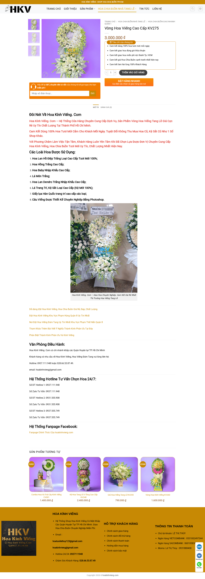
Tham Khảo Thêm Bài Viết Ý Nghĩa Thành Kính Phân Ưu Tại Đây (61, 328)
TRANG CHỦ (53, 8)
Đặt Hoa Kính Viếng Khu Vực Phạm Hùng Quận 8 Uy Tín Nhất (59, 315)
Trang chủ (110, 21)
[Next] (95, 48)
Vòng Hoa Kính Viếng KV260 (158, 495)
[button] (200, 9)
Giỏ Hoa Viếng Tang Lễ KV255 (121, 495)
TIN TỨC (144, 8)
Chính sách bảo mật (117, 550)
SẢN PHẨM (86, 8)
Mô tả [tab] (96, 107)
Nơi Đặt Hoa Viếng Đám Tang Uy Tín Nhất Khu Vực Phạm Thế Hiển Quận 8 (66, 322)
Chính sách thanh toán (118, 540)
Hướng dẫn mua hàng (117, 545)
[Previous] (46, 48)
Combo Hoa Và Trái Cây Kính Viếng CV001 (46, 496)
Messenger (199, 559)
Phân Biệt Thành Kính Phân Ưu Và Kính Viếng (51, 335)
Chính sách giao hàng (117, 531)
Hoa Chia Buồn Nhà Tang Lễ (116, 8)
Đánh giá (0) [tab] (106, 107)
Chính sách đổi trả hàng (118, 536)
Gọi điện (199, 567)
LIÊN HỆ (157, 8)
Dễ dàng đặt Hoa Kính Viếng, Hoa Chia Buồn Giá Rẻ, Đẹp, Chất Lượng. (63, 309)
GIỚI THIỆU (70, 8)
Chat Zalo (199, 550)
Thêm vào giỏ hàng (133, 72)
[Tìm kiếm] (192, 9)
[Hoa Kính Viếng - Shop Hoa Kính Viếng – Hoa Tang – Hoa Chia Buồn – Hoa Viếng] (22, 8)
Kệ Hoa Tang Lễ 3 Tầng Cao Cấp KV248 (83, 496)
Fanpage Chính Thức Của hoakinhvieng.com (51, 432)
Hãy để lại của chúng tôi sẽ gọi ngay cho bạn (66, 86)
